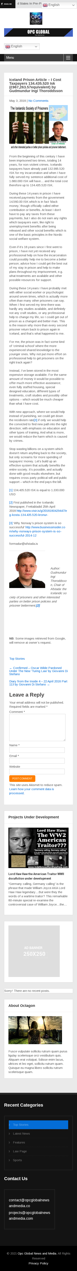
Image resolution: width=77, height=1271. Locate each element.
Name (14, 745)
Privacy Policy (38, 1263)
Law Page (20, 1151)
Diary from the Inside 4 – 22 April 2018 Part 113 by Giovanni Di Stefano (38, 682)
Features (19, 1142)
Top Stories (17, 658)
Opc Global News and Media (36, 1253)
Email (14, 756)
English (54, 5)
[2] (11, 502)
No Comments (38, 100)
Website (14, 766)
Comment (17, 711)
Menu (10, 57)
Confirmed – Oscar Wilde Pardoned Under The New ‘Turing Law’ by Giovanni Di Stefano (38, 671)
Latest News (21, 1133)
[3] (35, 420)
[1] (11, 490)
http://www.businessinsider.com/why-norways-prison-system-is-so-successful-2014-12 (37, 531)
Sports (17, 1160)
